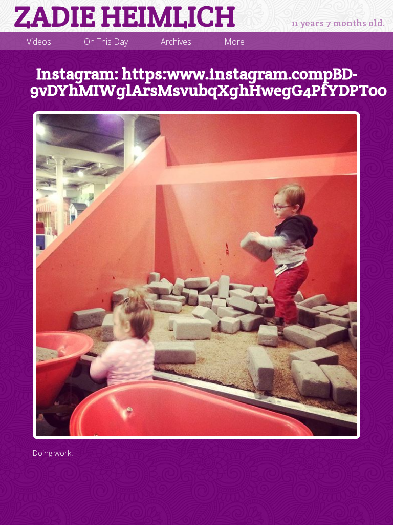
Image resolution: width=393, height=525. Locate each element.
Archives (176, 41)
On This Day (106, 41)
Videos (39, 41)
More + (237, 41)
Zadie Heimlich (124, 16)
